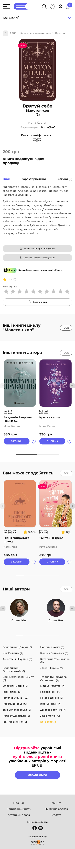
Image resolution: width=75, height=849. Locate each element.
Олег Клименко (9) (15, 685)
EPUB (13, 33)
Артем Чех (55, 620)
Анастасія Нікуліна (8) (17, 659)
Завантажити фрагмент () (39, 248)
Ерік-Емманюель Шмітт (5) (18, 678)
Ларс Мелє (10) (50, 715)
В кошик (16, 441)
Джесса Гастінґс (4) (53, 709)
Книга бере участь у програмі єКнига (40, 270)
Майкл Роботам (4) (52, 685)
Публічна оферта (56, 809)
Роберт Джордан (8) (16, 715)
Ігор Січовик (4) (50, 703)
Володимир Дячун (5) (17, 647)
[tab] (7, 179)
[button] (72, 385)
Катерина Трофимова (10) (55, 660)
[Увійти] (60, 7)
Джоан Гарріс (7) (51, 668)
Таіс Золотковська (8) (17, 709)
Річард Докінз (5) (51, 697)
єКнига (56, 803)
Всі (66, 327)
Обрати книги (37, 775)
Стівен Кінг (19, 620)
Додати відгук (40, 302)
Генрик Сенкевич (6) (54, 653)
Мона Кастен (37, 122)
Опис (7, 179)
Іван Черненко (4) (15, 721)
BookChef (48, 127)
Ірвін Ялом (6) (12, 691)
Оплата (56, 814)
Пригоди (60, 33)
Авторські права (19, 814)
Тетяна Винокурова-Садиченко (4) (54, 678)
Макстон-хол (37, 111)
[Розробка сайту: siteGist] (37, 842)
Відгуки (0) (64, 179)
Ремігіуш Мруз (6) (15, 703)
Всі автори (47, 721)
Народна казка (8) (52, 647)
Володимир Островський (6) (14, 669)
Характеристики (33, 179)
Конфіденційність (19, 809)
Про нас (18, 803)
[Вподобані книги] (52, 7)
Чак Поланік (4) (13, 653)
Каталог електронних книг (35, 33)
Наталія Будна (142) (15, 697)
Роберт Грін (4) (50, 691)
